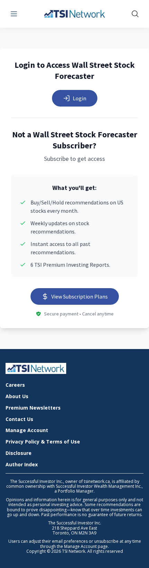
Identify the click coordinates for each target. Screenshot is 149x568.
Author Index (22, 465)
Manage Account (27, 430)
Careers (15, 385)
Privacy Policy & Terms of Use (43, 442)
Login (79, 98)
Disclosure (19, 453)
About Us (17, 397)
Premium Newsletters (33, 408)
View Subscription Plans (79, 296)
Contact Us (19, 419)
